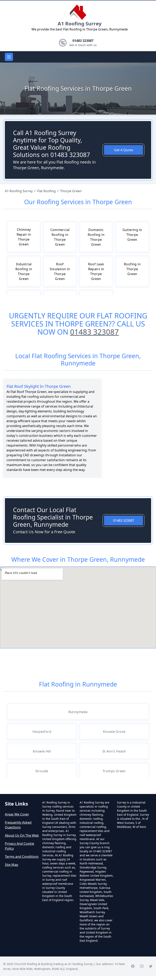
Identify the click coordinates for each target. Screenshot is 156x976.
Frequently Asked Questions (18, 825)
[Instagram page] (142, 966)
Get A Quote (123, 150)
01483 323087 (94, 332)
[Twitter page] (151, 966)
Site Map (11, 864)
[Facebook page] (133, 966)
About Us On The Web (22, 835)
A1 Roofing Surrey (80, 23)
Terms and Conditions (22, 856)
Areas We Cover (17, 814)
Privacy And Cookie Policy (19, 846)
